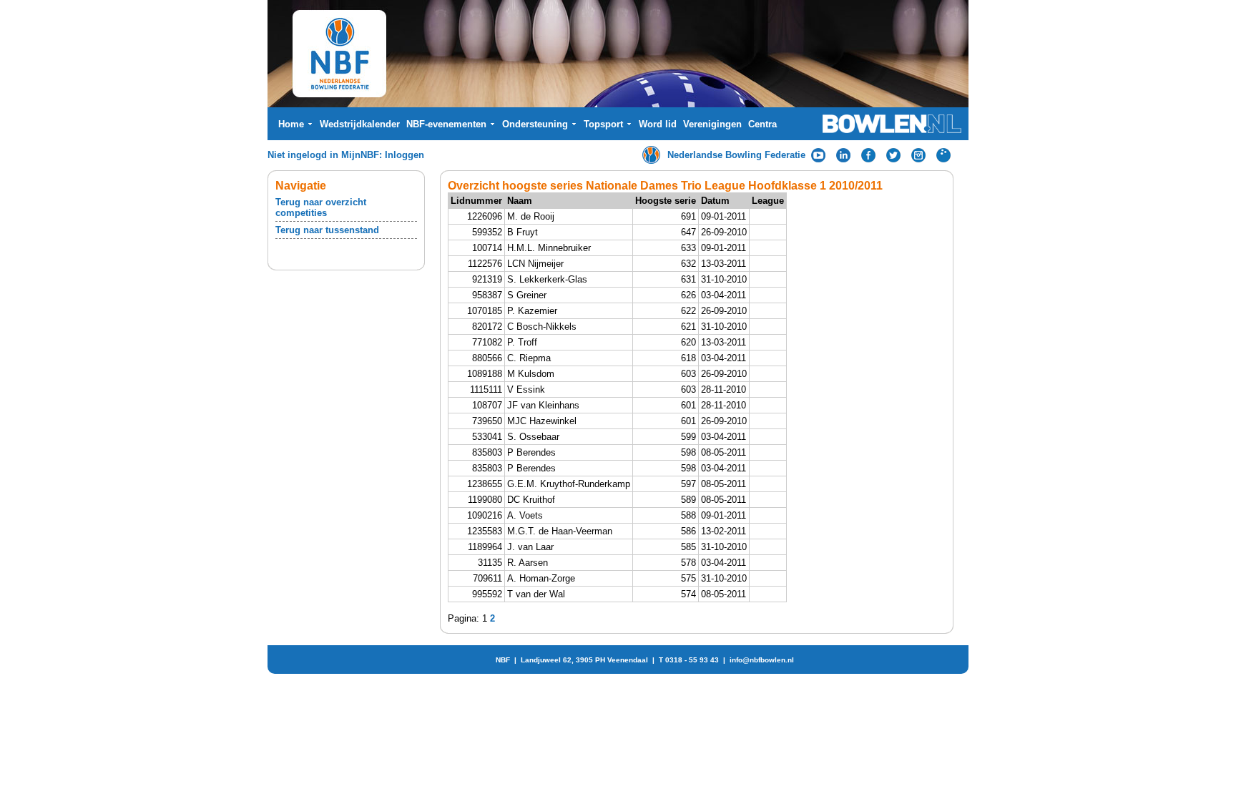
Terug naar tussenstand (327, 230)
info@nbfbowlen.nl (762, 660)
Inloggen (404, 154)
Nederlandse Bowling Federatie (736, 154)
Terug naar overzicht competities (320, 207)
